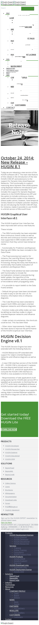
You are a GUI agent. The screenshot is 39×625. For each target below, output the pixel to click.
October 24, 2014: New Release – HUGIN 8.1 (17, 162)
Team (16, 593)
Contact (10, 107)
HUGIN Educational (12, 456)
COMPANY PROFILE (17, 591)
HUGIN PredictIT (20, 561)
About (9, 75)
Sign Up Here (6, 522)
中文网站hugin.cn (11, 507)
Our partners (19, 608)
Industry (8, 582)
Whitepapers (10, 493)
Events (16, 604)
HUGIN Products (16, 556)
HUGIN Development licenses (21, 535)
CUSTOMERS (15, 615)
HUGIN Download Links (19, 565)
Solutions (9, 574)
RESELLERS (14, 610)
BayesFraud (9, 468)
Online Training (20, 550)
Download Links (11, 500)
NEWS (13, 86)
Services (13, 546)
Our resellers (19, 613)
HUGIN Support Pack (22, 554)
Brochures (9, 490)
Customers (20, 105)
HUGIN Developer (12, 446)
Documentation (11, 497)
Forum (7, 503)
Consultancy (19, 552)
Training (17, 548)
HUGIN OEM (10, 459)
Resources (9, 587)
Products (8, 533)
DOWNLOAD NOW (8, 429)
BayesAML (9, 471)
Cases (7, 487)
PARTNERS (14, 606)
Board (16, 595)
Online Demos (10, 483)
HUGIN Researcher (12, 449)
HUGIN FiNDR (19, 559)
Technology (10, 584)
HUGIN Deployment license (21, 569)
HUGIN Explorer (11, 452)
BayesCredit (9, 474)
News (16, 602)
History (17, 597)
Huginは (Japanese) (12, 510)
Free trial (17, 563)
